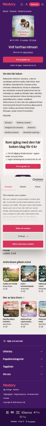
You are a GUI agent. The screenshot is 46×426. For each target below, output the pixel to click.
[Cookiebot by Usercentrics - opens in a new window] (32, 180)
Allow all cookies (23, 228)
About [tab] (37, 187)
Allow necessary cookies (23, 244)
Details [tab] (23, 187)
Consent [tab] (8, 187)
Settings (21, 236)
